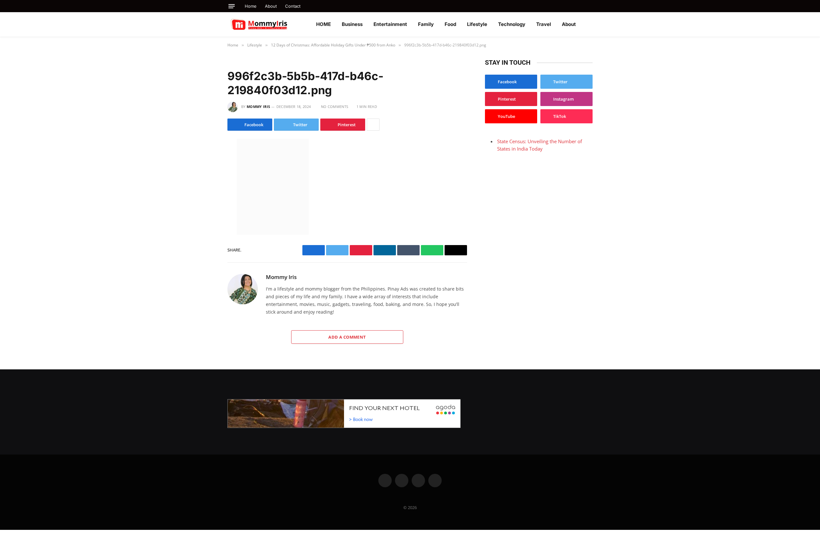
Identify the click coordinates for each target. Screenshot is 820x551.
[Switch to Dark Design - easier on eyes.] (589, 24)
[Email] (205, 226)
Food (450, 24)
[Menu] (231, 6)
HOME (323, 24)
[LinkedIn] (205, 186)
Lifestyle (477, 24)
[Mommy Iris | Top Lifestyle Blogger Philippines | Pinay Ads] (272, 24)
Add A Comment (347, 337)
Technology (511, 24)
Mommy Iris (258, 106)
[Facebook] (205, 159)
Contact (292, 6)
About (271, 6)
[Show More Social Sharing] (373, 125)
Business (352, 24)
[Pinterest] (205, 213)
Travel (543, 24)
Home (251, 6)
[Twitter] (205, 172)
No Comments (334, 106)
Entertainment (390, 24)
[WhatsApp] (205, 199)
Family (426, 24)
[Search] (590, 6)
